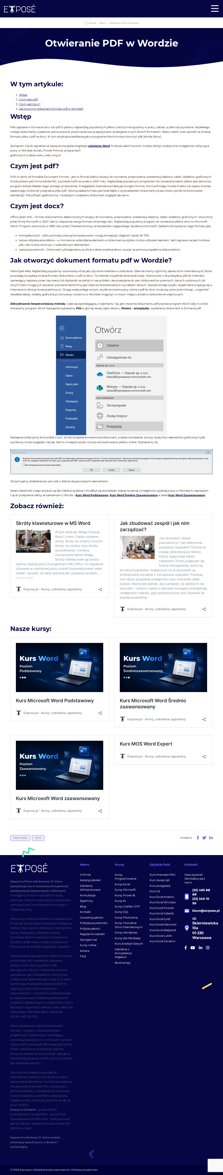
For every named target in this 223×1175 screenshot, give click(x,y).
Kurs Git (155, 891)
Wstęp (23, 95)
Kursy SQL (121, 912)
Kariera (84, 950)
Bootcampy (122, 962)
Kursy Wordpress (126, 932)
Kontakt (85, 912)
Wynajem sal (88, 939)
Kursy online (88, 945)
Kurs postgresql (160, 885)
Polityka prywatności (94, 923)
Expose (92, 23)
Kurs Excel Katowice (163, 924)
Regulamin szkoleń (92, 934)
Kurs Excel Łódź (160, 919)
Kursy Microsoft (125, 889)
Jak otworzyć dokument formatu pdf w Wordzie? (51, 108)
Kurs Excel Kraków (162, 897)
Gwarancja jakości (91, 917)
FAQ (83, 956)
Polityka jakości (90, 928)
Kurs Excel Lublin (161, 935)
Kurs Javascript (160, 880)
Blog (102, 23)
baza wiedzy (20, 837)
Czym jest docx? (30, 104)
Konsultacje (87, 895)
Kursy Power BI (125, 895)
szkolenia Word (99, 146)
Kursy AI (120, 900)
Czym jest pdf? (28, 99)
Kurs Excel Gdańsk (162, 913)
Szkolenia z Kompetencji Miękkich (123, 953)
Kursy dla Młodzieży (128, 938)
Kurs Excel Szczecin (162, 941)
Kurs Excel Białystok (163, 930)
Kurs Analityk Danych (129, 943)
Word (38, 837)
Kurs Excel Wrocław (163, 902)
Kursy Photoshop (126, 917)
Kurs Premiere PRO (162, 874)
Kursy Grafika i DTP (127, 906)
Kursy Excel (122, 884)
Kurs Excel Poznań (162, 908)
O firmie (85, 874)
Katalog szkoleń (90, 880)
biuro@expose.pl (206, 911)
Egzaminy (86, 900)
